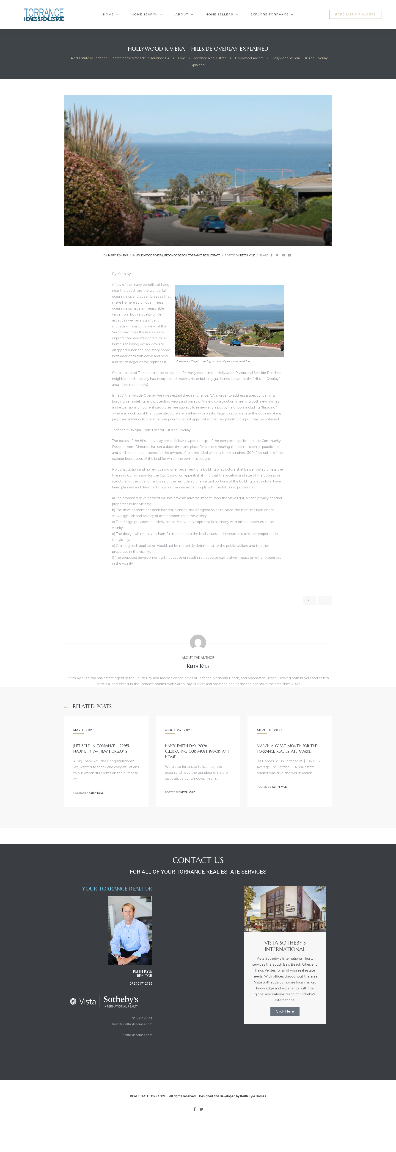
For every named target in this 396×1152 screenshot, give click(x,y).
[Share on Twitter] (277, 255)
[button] (355, 14)
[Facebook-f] (195, 1109)
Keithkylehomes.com (137, 1035)
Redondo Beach (175, 255)
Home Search (145, 14)
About (182, 14)
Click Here (285, 1011)
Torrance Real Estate (204, 255)
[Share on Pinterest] (283, 255)
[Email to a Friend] (289, 255)
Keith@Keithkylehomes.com (132, 1024)
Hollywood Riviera (149, 255)
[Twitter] (202, 1109)
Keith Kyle (247, 255)
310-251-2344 (142, 1018)
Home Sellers (219, 14)
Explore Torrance (270, 14)
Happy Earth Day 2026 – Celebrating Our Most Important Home (197, 751)
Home (108, 14)
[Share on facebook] (271, 255)
